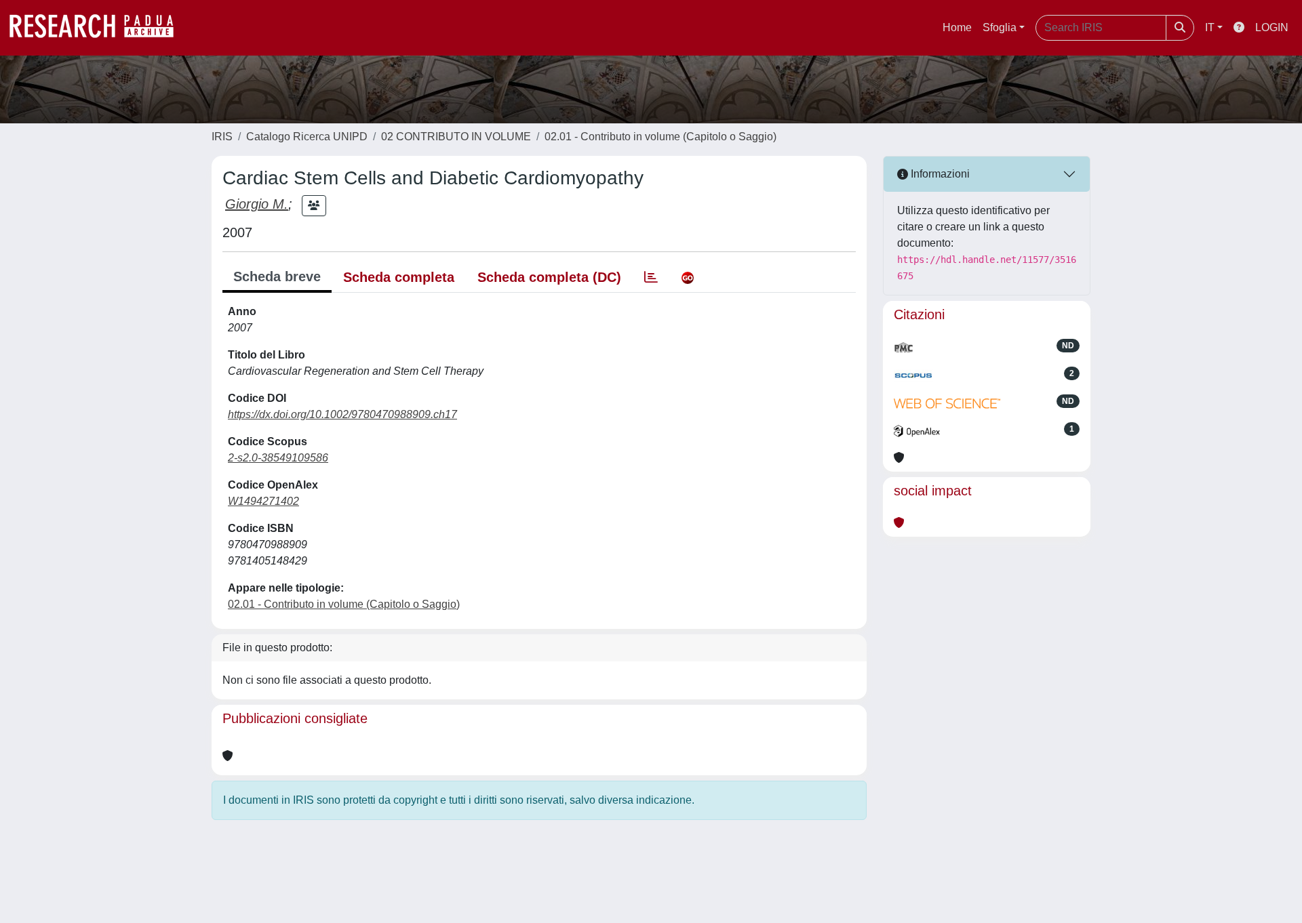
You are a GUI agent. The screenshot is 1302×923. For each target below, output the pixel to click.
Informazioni (939, 174)
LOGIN (1271, 27)
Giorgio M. (256, 204)
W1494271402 (263, 501)
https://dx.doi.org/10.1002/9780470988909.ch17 (342, 414)
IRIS (222, 136)
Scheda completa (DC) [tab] (549, 277)
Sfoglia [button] (1000, 27)
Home (957, 27)
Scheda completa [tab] (398, 277)
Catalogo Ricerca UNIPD (307, 136)
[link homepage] (98, 27)
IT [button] (1210, 27)
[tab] (651, 277)
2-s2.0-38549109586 (278, 458)
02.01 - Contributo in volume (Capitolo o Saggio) (660, 136)
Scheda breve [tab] (277, 276)
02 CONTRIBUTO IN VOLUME (456, 136)
